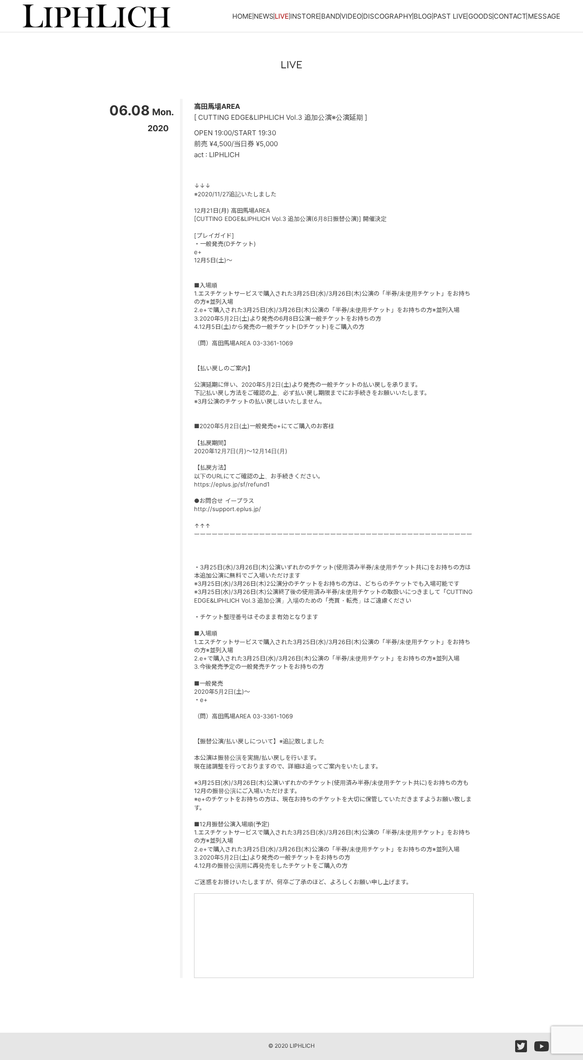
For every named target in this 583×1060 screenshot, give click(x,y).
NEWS (264, 16)
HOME (242, 16)
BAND (330, 16)
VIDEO (351, 16)
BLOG (423, 16)
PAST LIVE (450, 16)
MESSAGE (544, 16)
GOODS (480, 16)
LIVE (282, 16)
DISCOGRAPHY (388, 16)
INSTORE (305, 16)
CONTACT (510, 16)
